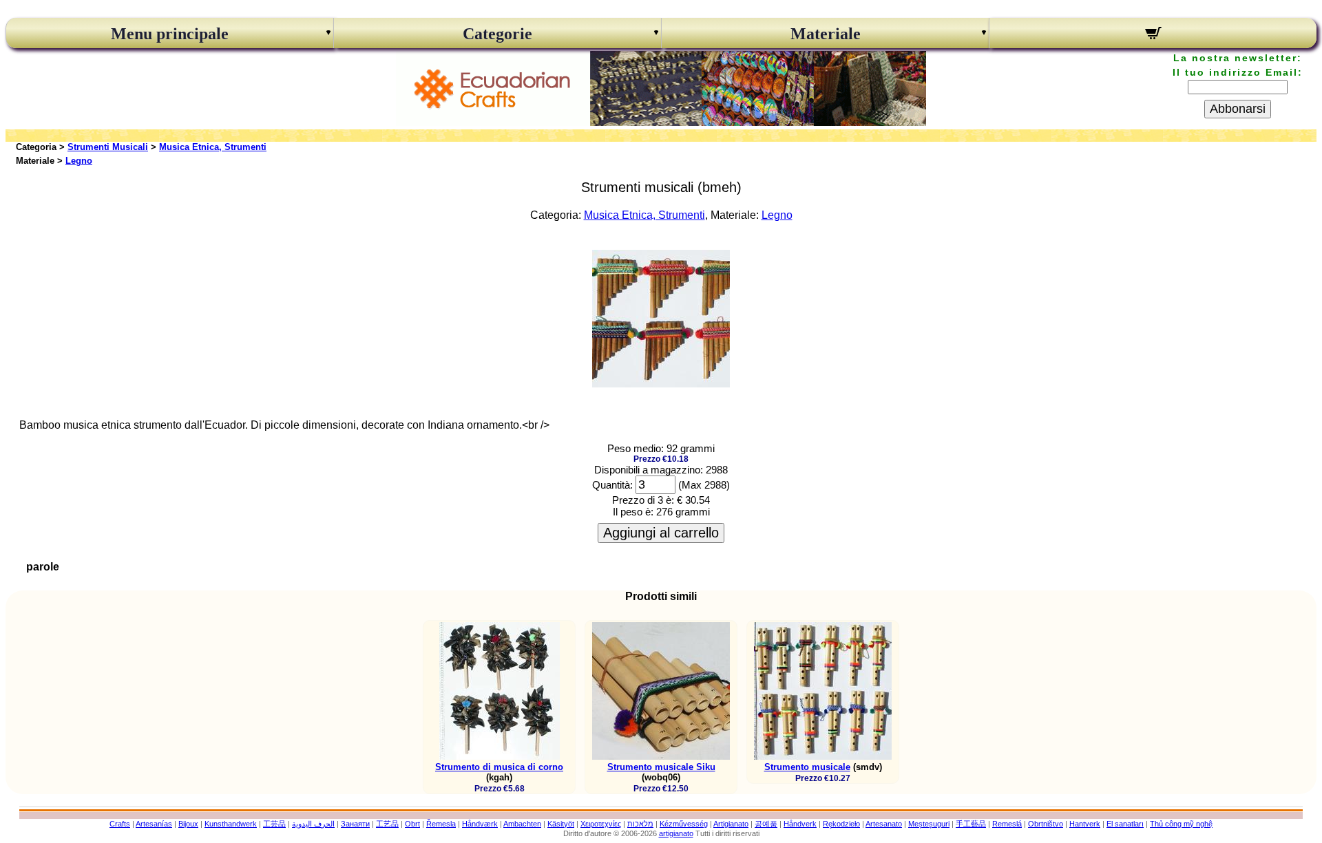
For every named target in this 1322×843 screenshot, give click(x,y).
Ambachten (522, 824)
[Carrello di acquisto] (1153, 35)
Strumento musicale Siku (661, 767)
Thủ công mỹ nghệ (1181, 824)
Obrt (412, 824)
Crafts (119, 824)
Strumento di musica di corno (499, 767)
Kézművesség (684, 824)
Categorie (497, 34)
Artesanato (883, 824)
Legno (78, 161)
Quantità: (612, 485)
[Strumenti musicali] (661, 384)
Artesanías (154, 824)
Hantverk (1084, 824)
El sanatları (1125, 824)
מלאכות (640, 824)
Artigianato (730, 824)
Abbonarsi (1238, 109)
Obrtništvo (1045, 824)
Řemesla (441, 824)
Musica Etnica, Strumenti (212, 147)
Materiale (825, 34)
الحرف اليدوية (313, 824)
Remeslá (1007, 824)
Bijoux (188, 824)
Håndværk (480, 824)
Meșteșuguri (928, 824)
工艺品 (387, 824)
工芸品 (274, 824)
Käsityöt (560, 824)
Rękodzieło (841, 824)
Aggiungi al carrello (661, 532)
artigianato (676, 833)
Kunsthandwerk (230, 824)
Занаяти (355, 824)
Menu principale (170, 34)
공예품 (766, 824)
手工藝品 (971, 824)
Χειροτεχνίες (600, 824)
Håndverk (800, 824)
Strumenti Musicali (107, 147)
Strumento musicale (807, 767)
